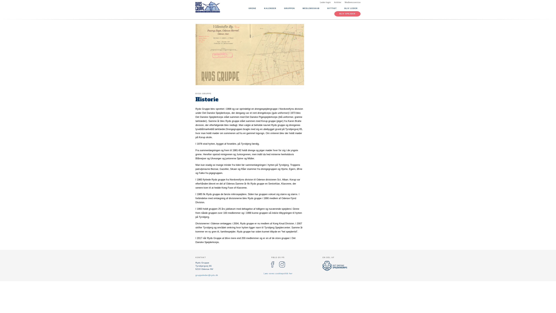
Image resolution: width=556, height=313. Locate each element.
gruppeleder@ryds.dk (206, 275)
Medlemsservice (353, 2)
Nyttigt (332, 8)
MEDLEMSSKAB (311, 8)
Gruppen (289, 8)
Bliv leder (351, 8)
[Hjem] (208, 6)
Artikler (337, 2)
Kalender (270, 8)
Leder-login (325, 2)
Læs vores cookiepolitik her (278, 273)
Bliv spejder (347, 14)
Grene (252, 8)
